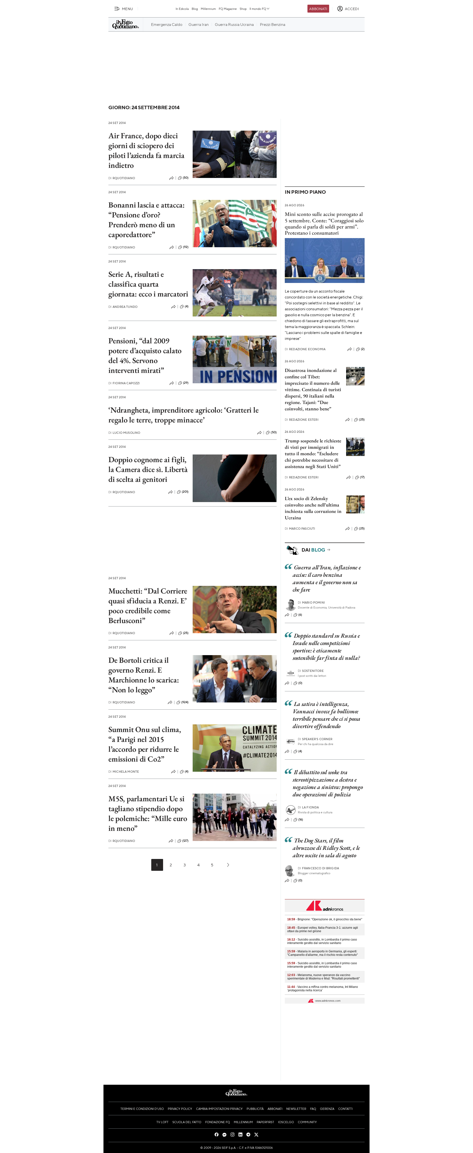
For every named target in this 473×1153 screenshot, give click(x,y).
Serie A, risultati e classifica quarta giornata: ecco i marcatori (148, 284)
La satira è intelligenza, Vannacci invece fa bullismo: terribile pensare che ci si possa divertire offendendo (326, 715)
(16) (300, 819)
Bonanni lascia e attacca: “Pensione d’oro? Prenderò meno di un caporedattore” (146, 220)
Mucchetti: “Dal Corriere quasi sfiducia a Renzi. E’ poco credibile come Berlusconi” (147, 606)
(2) (363, 349)
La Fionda (308, 807)
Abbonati (318, 8)
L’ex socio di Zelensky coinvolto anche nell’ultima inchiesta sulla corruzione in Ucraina (313, 508)
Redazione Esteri (302, 419)
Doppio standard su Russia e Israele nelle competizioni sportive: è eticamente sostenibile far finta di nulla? (326, 647)
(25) (186, 633)
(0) (300, 683)
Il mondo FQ (258, 9)
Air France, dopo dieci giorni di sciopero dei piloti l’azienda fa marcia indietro (146, 150)
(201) (185, 491)
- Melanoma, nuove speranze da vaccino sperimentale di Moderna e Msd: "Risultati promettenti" (323, 976)
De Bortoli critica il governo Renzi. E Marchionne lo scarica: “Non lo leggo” (143, 675)
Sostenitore (311, 671)
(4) (186, 306)
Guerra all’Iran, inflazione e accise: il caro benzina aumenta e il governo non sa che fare (327, 578)
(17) (362, 477)
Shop (243, 8)
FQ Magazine (228, 8)
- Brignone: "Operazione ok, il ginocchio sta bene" (324, 919)
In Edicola (182, 8)
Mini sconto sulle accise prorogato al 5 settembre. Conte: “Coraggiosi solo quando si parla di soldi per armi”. (324, 220)
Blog (195, 8)
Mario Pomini (311, 602)
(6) (300, 614)
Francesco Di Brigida (318, 868)
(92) (186, 247)
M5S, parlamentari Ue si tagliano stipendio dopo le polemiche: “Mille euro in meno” (147, 813)
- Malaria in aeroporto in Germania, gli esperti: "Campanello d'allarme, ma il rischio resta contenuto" (322, 953)
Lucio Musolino (124, 433)
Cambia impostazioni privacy (219, 1109)
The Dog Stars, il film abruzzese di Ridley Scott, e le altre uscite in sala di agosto (326, 848)
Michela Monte (123, 771)
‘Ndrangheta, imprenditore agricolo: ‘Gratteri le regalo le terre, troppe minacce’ (183, 415)
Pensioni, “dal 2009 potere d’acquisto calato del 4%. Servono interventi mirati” (145, 355)
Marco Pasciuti (300, 528)
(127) (185, 840)
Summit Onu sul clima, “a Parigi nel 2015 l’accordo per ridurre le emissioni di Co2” (144, 744)
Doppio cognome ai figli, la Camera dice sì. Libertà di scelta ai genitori (148, 469)
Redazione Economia (305, 349)
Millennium (208, 8)
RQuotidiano (121, 178)
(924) (185, 702)
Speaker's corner (315, 739)
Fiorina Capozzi (124, 383)
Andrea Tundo (122, 307)
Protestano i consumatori (312, 232)
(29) (186, 382)
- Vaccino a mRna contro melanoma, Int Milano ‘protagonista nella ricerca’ (322, 988)
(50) (186, 177)
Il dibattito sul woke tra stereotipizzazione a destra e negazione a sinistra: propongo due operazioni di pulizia (328, 783)
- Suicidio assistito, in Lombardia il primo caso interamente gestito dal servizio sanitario (322, 941)
